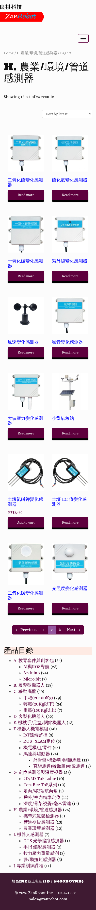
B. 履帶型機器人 (29, 685)
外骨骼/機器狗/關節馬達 (57, 760)
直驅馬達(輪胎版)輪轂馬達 (59, 766)
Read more (26, 195)
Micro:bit (32, 679)
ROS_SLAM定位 (39, 741)
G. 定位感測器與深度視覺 (38, 772)
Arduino (31, 672)
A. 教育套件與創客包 (34, 660)
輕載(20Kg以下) (38, 704)
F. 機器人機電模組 (31, 728)
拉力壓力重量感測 (41, 853)
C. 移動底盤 (25, 691)
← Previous (26, 629)
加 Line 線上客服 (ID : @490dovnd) (47, 881)
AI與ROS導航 (36, 666)
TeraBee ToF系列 (40, 784)
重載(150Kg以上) (39, 710)
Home (9, 53)
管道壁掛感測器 (38, 822)
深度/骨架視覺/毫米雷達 (47, 803)
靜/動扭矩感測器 (39, 859)
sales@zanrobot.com (48, 899)
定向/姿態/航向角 (40, 790)
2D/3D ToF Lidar (39, 778)
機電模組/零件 (37, 747)
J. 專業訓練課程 (28, 865)
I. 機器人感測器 (29, 834)
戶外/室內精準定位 (42, 797)
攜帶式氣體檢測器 (41, 815)
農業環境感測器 (38, 828)
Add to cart (26, 522)
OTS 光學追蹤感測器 (43, 840)
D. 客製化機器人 (29, 716)
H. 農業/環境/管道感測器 (37, 53)
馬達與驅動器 (36, 753)
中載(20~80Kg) (38, 697)
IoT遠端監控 (35, 735)
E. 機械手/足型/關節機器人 (40, 722)
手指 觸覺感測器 (39, 847)
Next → (73, 629)
